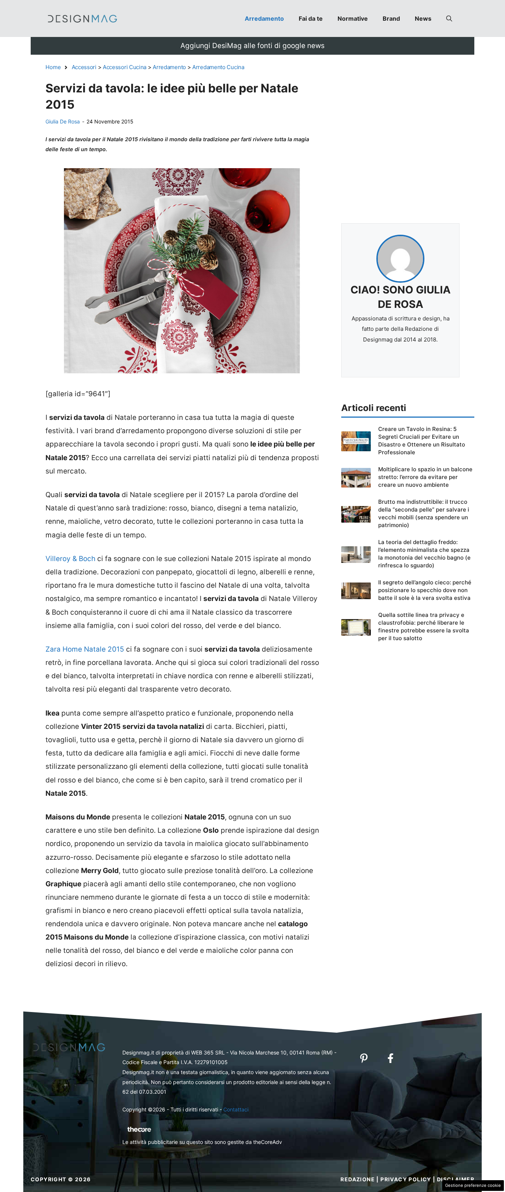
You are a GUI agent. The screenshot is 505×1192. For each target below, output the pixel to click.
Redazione (357, 1179)
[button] (449, 18)
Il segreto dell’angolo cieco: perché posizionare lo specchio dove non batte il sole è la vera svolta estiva (424, 590)
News (423, 18)
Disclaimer (455, 1179)
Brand (391, 18)
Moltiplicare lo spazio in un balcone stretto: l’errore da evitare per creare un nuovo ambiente (425, 477)
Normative (353, 18)
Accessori (84, 67)
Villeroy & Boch (70, 558)
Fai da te (311, 18)
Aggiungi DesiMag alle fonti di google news (252, 45)
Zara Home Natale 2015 (84, 649)
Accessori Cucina (124, 67)
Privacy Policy (405, 1179)
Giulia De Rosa (62, 121)
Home (53, 67)
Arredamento (264, 18)
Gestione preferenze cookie (473, 1185)
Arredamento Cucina (218, 67)
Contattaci (235, 1109)
